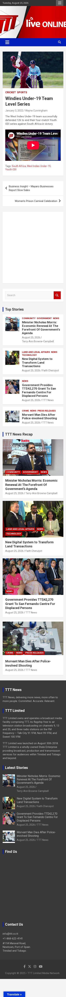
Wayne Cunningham (36, 110)
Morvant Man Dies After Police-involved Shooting (39, 416)
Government (44, 318)
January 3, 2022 (14, 110)
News (56, 318)
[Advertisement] (33, 247)
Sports (22, 92)
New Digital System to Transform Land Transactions (37, 362)
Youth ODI (10, 169)
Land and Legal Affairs (36, 352)
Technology (29, 355)
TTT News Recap (19, 434)
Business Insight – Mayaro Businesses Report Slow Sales (31, 188)
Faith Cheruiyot (50, 370)
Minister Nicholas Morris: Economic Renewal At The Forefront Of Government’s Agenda (41, 327)
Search (57, 295)
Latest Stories (16, 768)
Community (29, 318)
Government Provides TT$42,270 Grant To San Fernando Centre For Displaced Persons (39, 390)
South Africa (19, 166)
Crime (25, 411)
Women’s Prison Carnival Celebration (36, 201)
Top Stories (14, 309)
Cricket (10, 92)
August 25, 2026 (31, 337)
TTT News (48, 400)
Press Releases (46, 411)
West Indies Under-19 (39, 166)
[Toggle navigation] (7, 42)
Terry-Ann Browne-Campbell (38, 341)
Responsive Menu (59, 3)
